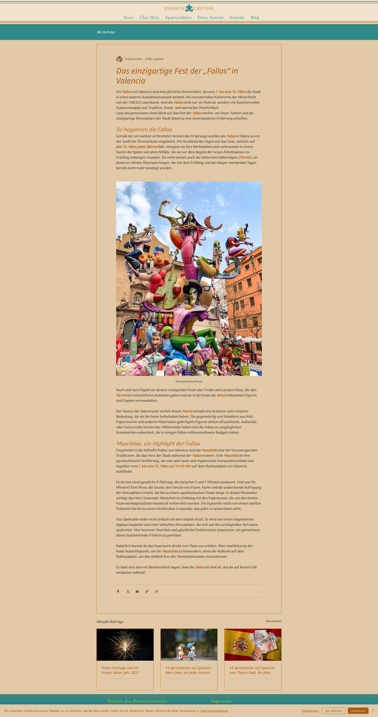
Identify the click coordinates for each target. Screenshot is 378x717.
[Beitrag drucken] (156, 591)
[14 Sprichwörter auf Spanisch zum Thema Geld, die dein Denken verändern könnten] (252, 645)
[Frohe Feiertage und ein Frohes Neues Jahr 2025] (125, 645)
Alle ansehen (274, 621)
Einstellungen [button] (310, 711)
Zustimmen (358, 711)
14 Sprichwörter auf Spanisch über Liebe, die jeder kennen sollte (188, 670)
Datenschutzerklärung (214, 711)
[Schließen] (373, 711)
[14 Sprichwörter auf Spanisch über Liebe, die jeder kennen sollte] (189, 645)
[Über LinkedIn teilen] (137, 591)
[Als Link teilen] (147, 591)
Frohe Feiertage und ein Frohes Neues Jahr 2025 (120, 670)
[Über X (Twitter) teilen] (128, 591)
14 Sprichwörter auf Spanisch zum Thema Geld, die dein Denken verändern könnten (252, 670)
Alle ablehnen (333, 711)
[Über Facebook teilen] (118, 591)
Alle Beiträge (105, 32)
